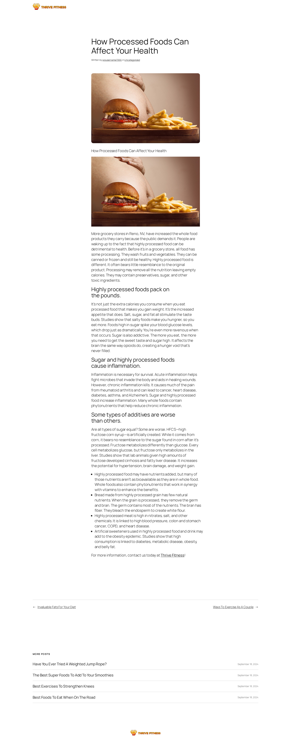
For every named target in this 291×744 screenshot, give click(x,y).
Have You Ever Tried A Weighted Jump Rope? (70, 664)
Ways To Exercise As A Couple (233, 607)
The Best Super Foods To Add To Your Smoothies (73, 675)
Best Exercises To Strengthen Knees (63, 686)
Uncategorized (132, 59)
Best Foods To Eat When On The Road (64, 697)
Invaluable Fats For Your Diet (57, 607)
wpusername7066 (112, 59)
